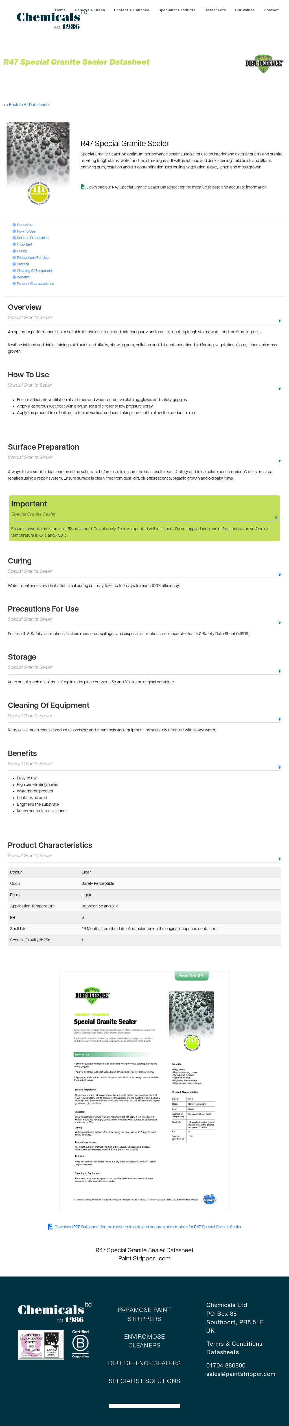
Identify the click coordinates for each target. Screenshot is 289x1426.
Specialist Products (176, 10)
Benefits (23, 277)
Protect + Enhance (131, 10)
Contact (271, 10)
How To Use (25, 231)
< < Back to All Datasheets (26, 105)
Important (24, 244)
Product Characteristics (35, 284)
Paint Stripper (137, 1259)
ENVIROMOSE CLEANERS (144, 1341)
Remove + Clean (90, 10)
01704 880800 (226, 1366)
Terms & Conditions (234, 1344)
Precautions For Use (32, 258)
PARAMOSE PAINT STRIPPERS (144, 1315)
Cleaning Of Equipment (34, 271)
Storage (23, 264)
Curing (21, 251)
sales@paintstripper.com (241, 1374)
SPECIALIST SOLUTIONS (145, 1381)
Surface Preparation (32, 238)
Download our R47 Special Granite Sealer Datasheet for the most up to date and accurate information (176, 187)
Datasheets (215, 10)
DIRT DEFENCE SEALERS (144, 1363)
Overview (24, 225)
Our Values (245, 10)
